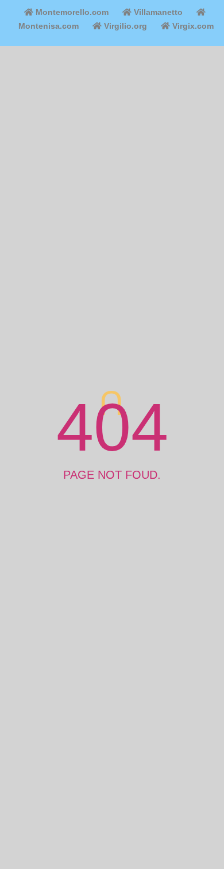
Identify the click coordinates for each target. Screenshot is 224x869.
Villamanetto (157, 12)
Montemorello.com (71, 12)
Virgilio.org (124, 25)
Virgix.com (192, 25)
